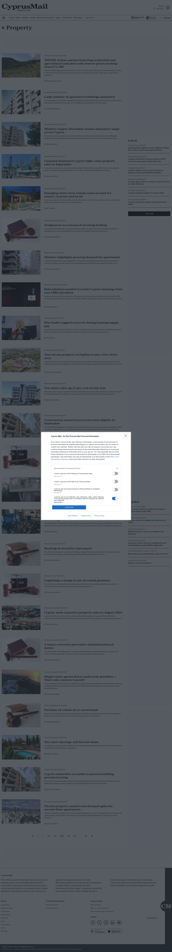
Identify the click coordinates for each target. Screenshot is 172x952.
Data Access (86, 516)
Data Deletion (73, 516)
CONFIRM (69, 507)
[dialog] (86, 476)
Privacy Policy (99, 516)
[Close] (126, 436)
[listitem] (86, 468)
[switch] (115, 473)
